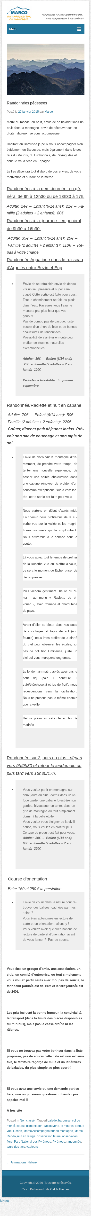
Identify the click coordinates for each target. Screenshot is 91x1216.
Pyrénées (58, 1141)
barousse (64, 1120)
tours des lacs (16, 1146)
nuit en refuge (26, 1136)
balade (52, 1120)
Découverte (51, 1126)
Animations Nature (22, 1162)
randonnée (73, 1141)
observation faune (49, 1136)
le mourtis (67, 1126)
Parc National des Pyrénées (32, 1141)
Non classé (27, 1120)
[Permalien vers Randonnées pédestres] (45, 69)
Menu (13, 29)
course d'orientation (29, 1126)
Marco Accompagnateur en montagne (48, 1131)
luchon (17, 1131)
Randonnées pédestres (27, 103)
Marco (49, 111)
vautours (32, 1146)
